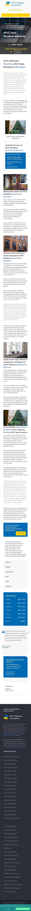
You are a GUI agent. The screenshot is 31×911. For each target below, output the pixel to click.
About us (8, 562)
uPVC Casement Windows (12, 837)
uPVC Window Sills (10, 811)
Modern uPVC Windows (11, 873)
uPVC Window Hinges (10, 778)
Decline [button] (8, 908)
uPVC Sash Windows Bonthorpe (14, 551)
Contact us (8, 586)
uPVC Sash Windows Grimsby (13, 545)
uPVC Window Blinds (10, 764)
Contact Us (20, 533)
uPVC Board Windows (10, 833)
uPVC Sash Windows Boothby (14, 552)
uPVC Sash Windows (10, 852)
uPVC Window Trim (10, 866)
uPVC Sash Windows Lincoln (13, 547)
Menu (15, 15)
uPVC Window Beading (11, 760)
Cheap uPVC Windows (11, 826)
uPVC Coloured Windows (11, 841)
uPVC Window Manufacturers (13, 888)
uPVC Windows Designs (11, 767)
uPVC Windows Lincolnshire (13, 541)
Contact (18, 51)
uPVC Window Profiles (11, 800)
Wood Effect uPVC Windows (12, 862)
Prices (7, 576)
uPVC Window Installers (11, 782)
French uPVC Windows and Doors (14, 884)
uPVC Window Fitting (10, 771)
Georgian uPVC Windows (11, 844)
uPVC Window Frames (11, 775)
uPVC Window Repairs (11, 803)
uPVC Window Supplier (11, 881)
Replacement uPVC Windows (12, 877)
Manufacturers (9, 571)
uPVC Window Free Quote (12, 818)
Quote (7, 581)
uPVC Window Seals (10, 807)
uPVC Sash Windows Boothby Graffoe (16, 554)
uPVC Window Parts (10, 793)
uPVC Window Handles (11, 785)
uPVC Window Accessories (12, 756)
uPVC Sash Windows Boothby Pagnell (16, 556)
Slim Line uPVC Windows (11, 855)
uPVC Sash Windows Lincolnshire (14, 543)
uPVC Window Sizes (10, 891)
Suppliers (8, 567)
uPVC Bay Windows (10, 830)
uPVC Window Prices (10, 796)
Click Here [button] (27, 906)
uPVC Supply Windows (11, 814)
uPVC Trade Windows (10, 859)
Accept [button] (23, 908)
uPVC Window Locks (10, 789)
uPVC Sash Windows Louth (13, 549)
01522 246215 (15, 10)
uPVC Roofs (8, 848)
